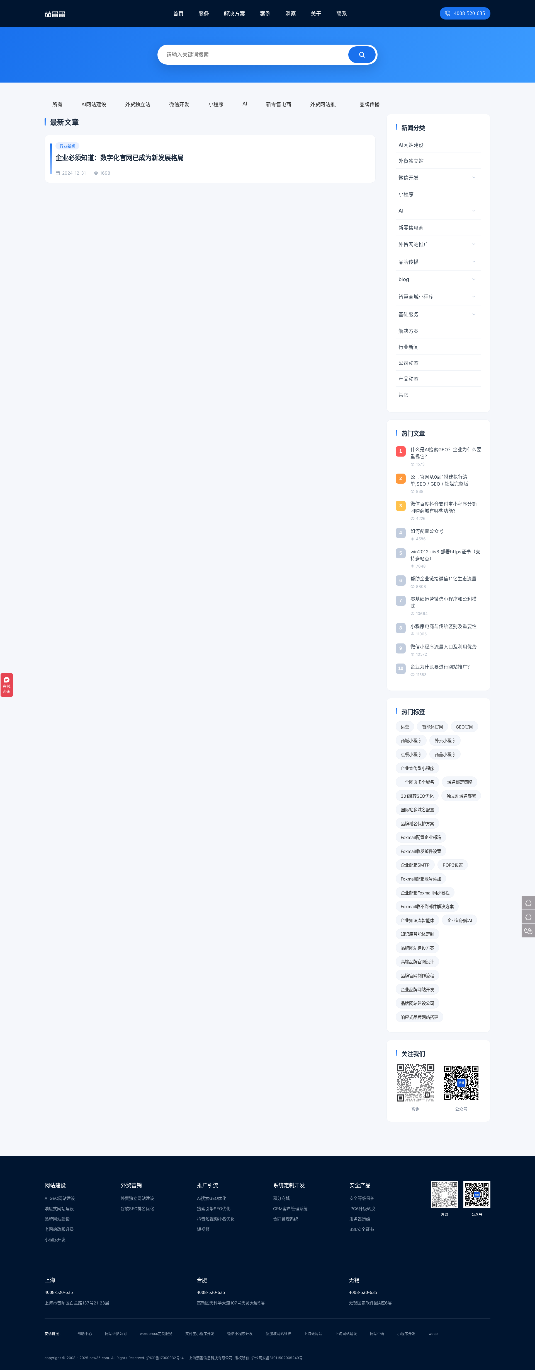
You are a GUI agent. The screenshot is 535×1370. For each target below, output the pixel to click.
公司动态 (408, 363)
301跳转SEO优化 (417, 796)
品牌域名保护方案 (417, 823)
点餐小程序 (411, 754)
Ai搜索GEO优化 (211, 1198)
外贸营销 (131, 1185)
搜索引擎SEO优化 (213, 1208)
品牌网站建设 (57, 1219)
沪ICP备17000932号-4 (165, 1358)
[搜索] (362, 54)
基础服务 (408, 314)
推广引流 (207, 1185)
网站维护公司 (116, 1334)
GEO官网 (464, 727)
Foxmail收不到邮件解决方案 (427, 906)
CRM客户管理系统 (290, 1208)
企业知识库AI (459, 920)
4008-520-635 (469, 13)
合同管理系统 (285, 1219)
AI (244, 103)
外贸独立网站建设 (137, 1198)
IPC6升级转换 (362, 1208)
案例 (265, 13)
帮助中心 (84, 1334)
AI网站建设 (93, 104)
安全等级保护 (361, 1198)
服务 (203, 13)
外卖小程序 (445, 740)
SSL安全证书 (361, 1229)
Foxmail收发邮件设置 (421, 851)
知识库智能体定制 (417, 934)
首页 (178, 13)
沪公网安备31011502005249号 (277, 1358)
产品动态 (408, 379)
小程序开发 (55, 1239)
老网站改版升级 (59, 1229)
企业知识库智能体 (417, 920)
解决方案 (234, 13)
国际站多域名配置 (417, 809)
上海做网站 (313, 1334)
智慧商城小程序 (416, 297)
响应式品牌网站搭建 (419, 1017)
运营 (405, 727)
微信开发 (179, 104)
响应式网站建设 (59, 1208)
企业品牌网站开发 (417, 989)
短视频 (203, 1229)
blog (403, 279)
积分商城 (281, 1198)
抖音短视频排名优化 (216, 1219)
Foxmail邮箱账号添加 (421, 879)
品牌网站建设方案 (417, 948)
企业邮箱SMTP (415, 865)
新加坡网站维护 (278, 1334)
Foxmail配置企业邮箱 (421, 837)
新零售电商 (278, 104)
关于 (316, 13)
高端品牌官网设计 (417, 961)
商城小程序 (411, 740)
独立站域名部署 (461, 796)
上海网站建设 (346, 1334)
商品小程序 (445, 754)
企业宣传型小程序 (417, 768)
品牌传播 (369, 104)
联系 (341, 13)
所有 (57, 104)
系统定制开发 (289, 1185)
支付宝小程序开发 (199, 1334)
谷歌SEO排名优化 (137, 1208)
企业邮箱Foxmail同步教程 (425, 893)
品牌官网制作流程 (417, 975)
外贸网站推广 (325, 104)
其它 (403, 395)
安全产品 (360, 1185)
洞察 (290, 13)
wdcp (433, 1334)
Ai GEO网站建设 (60, 1198)
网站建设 (55, 1185)
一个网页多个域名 (417, 782)
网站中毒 (377, 1334)
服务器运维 (359, 1219)
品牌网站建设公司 (417, 1003)
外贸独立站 (137, 104)
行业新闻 (408, 347)
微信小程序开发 (240, 1334)
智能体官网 (432, 727)
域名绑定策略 (459, 782)
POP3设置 (453, 865)
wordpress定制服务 (156, 1334)
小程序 (215, 104)
